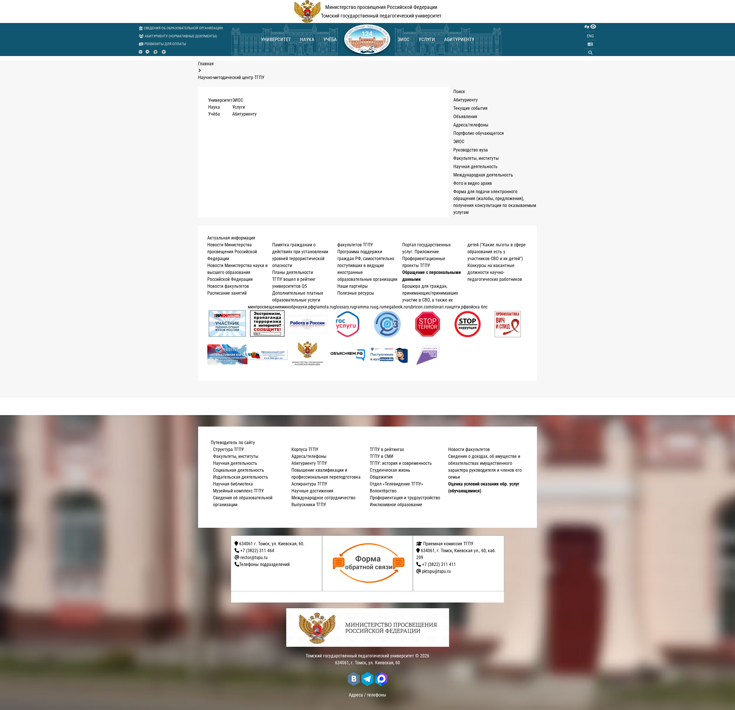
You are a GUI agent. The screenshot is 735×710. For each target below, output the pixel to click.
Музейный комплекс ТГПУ (238, 491)
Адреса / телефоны (367, 695)
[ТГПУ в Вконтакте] (140, 52)
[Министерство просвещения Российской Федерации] (307, 354)
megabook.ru (395, 307)
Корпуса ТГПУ (304, 449)
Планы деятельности (292, 272)
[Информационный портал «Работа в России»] (307, 324)
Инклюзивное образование (396, 504)
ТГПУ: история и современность (401, 463)
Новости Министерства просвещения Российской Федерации (232, 251)
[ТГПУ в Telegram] (147, 52)
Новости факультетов (228, 286)
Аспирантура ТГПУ (309, 484)
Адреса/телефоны (470, 125)
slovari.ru (440, 307)
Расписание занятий (227, 293)
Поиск (459, 91)
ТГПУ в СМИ (381, 456)
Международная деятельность (483, 175)
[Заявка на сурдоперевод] (587, 27)
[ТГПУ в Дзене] (164, 52)
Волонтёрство (383, 491)
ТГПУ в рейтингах (387, 449)
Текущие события (470, 108)
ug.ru (378, 307)
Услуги (427, 39)
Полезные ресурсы (355, 293)
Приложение (427, 251)
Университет (276, 39)
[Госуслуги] (347, 324)
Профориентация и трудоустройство (405, 497)
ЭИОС (403, 39)
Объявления (465, 116)
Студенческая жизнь (390, 470)
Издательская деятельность (240, 477)
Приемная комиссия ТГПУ (447, 543)
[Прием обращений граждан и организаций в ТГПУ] (369, 563)
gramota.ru (323, 307)
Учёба (330, 39)
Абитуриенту (459, 39)
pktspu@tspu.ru (436, 571)
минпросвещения (264, 307)
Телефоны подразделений (264, 564)
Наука (307, 39)
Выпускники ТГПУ (308, 504)
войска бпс (477, 307)
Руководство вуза (470, 150)
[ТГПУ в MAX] (155, 52)
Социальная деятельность (238, 470)
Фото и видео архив (472, 183)
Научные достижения (312, 491)
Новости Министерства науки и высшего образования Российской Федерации (237, 272)
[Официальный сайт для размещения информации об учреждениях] (267, 354)
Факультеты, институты (476, 158)
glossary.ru (344, 307)
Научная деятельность (475, 166)
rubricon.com (419, 307)
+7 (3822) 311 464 (257, 550)
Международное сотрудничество (323, 497)
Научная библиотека (233, 484)
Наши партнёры (352, 286)
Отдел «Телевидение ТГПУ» (396, 484)
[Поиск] (590, 52)
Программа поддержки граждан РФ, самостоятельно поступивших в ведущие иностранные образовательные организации (367, 265)
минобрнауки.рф (297, 307)
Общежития (381, 477)
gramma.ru (364, 307)
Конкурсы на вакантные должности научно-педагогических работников (494, 272)
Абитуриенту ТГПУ (309, 463)
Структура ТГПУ (228, 449)
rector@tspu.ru (254, 557)
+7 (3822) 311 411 (439, 564)
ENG (590, 36)
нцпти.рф (457, 307)
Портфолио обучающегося (478, 133)
